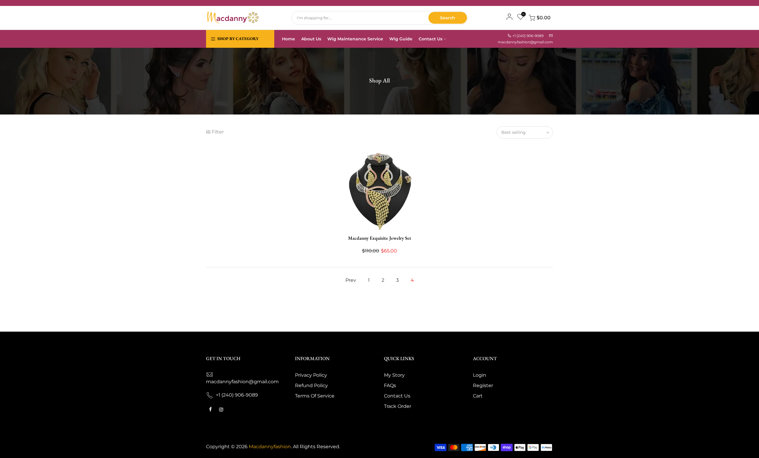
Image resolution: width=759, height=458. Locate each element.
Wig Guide (400, 39)
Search (447, 17)
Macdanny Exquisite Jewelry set (379, 238)
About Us (311, 39)
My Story (394, 375)
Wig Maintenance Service (355, 39)
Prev (350, 280)
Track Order (397, 406)
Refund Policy (311, 385)
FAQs (390, 385)
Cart (478, 396)
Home (288, 39)
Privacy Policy (311, 375)
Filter (218, 132)
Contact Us (430, 39)
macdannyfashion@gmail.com (525, 42)
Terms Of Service (314, 396)
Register (483, 385)
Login (479, 375)
